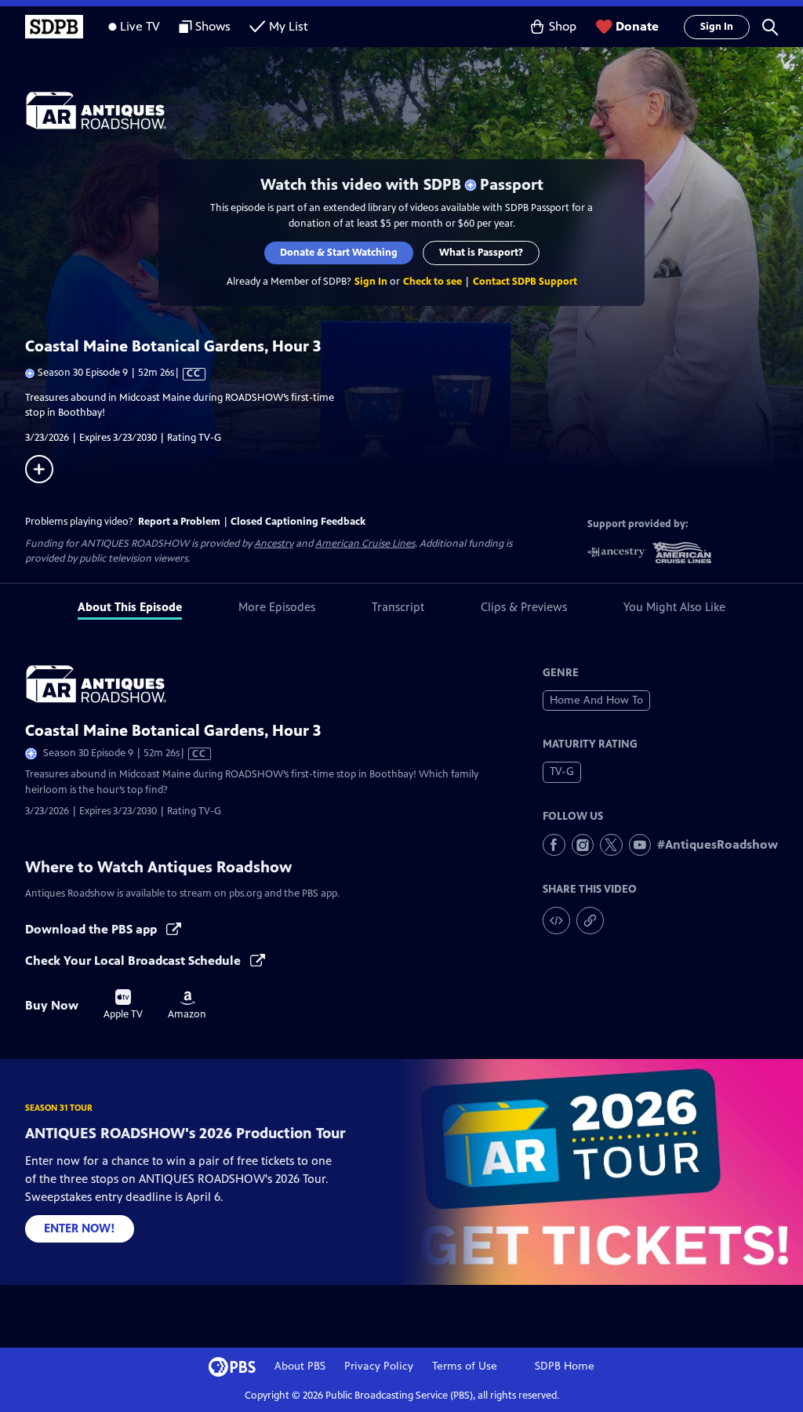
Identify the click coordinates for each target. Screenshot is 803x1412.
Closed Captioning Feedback (298, 521)
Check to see (432, 281)
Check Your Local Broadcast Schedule (134, 960)
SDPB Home (564, 1366)
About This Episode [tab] (130, 606)
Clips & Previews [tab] (524, 606)
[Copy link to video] (590, 920)
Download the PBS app (92, 929)
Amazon (187, 1006)
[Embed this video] (556, 920)
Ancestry (273, 543)
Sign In (716, 26)
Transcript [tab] (398, 606)
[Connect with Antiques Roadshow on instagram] (583, 845)
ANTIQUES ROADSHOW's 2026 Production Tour (185, 1133)
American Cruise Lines (365, 543)
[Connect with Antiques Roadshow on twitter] (611, 845)
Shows (213, 26)
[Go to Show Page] (414, 110)
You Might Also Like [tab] (674, 606)
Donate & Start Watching (339, 252)
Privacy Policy (378, 1366)
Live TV (140, 26)
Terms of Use (464, 1366)
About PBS (299, 1366)
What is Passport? (481, 252)
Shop (562, 26)
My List (288, 26)
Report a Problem (179, 521)
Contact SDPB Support (525, 281)
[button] (770, 26)
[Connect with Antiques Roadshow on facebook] (554, 845)
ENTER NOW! (79, 1228)
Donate (637, 26)
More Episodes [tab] (276, 606)
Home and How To (596, 700)
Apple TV (123, 1005)
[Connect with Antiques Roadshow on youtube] (640, 845)
